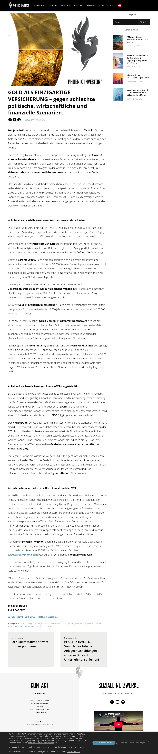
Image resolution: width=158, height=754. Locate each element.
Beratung (78, 5)
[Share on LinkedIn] (19, 119)
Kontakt (91, 5)
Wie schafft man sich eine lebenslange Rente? (138, 76)
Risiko (33, 626)
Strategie (53, 5)
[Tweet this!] (14, 119)
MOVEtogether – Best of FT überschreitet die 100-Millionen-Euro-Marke (138, 92)
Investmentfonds (94, 623)
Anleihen (45, 623)
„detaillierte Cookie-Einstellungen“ (41, 743)
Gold (65, 623)
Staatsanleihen (43, 626)
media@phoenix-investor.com (42, 725)
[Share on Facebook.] (10, 119)
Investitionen (80, 623)
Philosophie (39, 5)
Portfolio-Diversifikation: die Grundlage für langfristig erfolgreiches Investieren (137, 59)
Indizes (71, 623)
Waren (53, 626)
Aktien (23, 623)
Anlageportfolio (33, 623)
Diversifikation (56, 623)
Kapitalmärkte (14, 626)
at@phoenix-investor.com (39, 709)
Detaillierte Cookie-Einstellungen (132, 743)
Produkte (65, 5)
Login (110, 5)
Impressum (39, 693)
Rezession (25, 626)
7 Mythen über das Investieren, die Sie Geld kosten (137, 39)
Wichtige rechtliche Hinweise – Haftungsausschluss (33, 616)
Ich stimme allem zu (104, 743)
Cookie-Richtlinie (73, 751)
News (101, 5)
